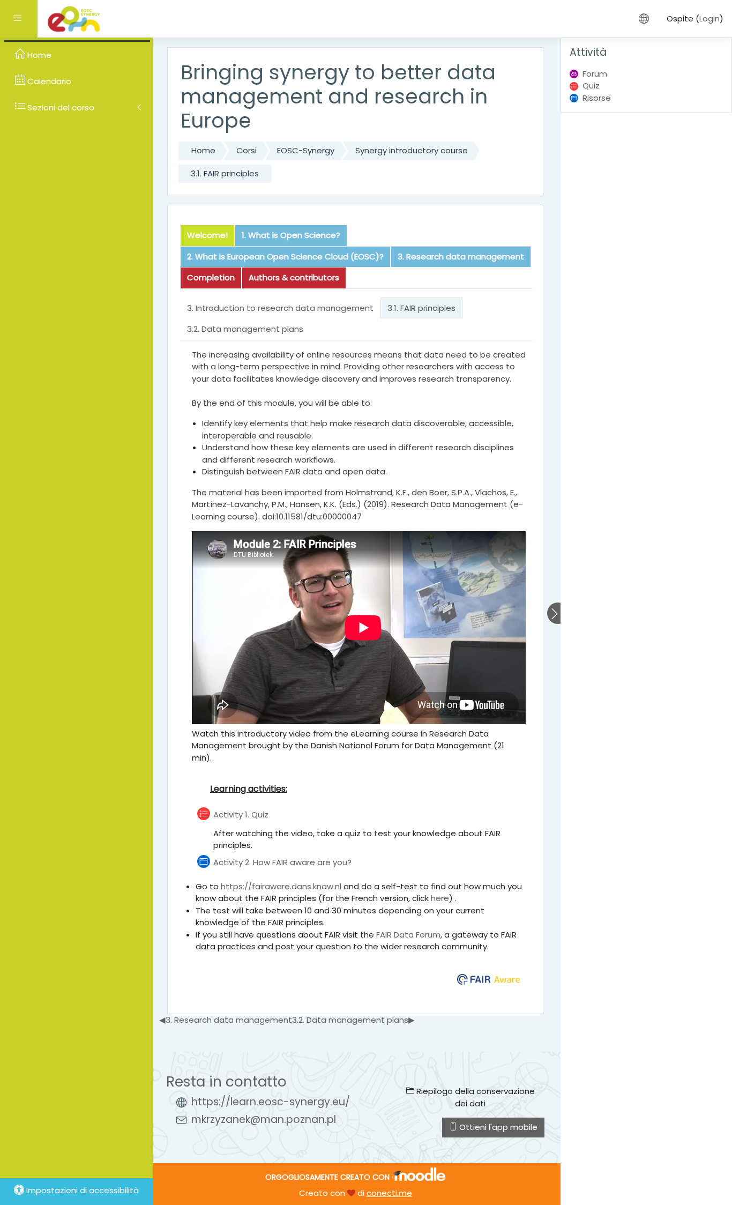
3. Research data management (225, 1019)
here (440, 898)
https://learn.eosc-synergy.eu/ (270, 1102)
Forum (594, 73)
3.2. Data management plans (353, 1019)
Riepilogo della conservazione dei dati (474, 1097)
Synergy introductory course (411, 150)
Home (203, 150)
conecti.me (389, 1193)
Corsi (246, 150)
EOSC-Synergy (305, 150)
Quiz (591, 85)
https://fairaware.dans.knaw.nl (281, 886)
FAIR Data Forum (408, 934)
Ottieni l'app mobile (497, 1127)
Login (709, 18)
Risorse (596, 97)
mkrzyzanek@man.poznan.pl (263, 1119)
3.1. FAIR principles (225, 173)
